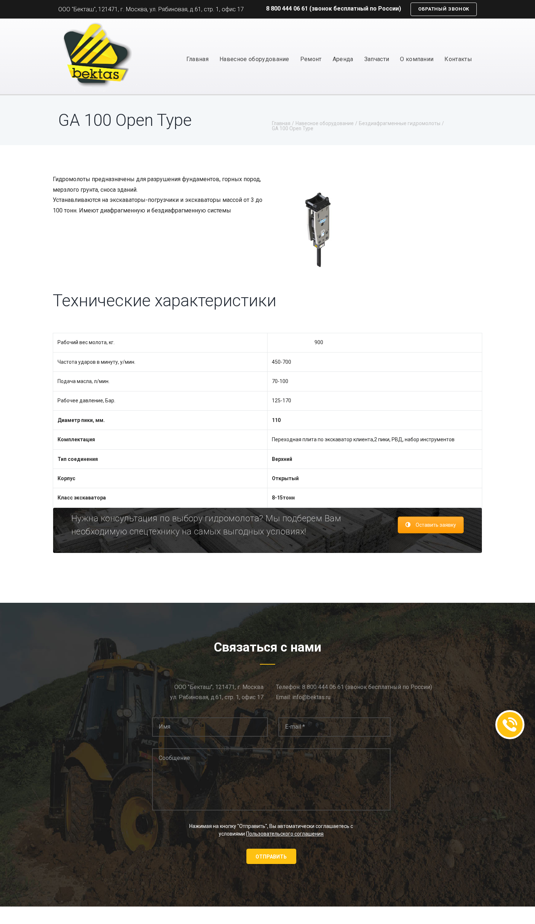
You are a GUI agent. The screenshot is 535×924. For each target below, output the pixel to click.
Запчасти (376, 59)
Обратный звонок (443, 9)
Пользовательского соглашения (285, 834)
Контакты (458, 59)
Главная (197, 59)
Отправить (271, 857)
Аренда (343, 59)
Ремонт (311, 59)
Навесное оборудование (254, 59)
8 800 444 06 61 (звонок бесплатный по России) (333, 8)
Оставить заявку (436, 525)
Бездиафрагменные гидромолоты (399, 123)
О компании (416, 59)
